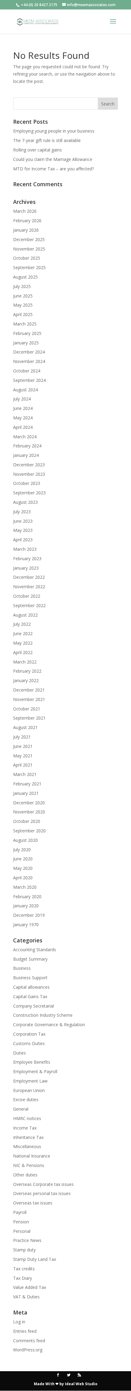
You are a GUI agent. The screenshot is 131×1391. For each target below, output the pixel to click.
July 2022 (22, 624)
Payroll (20, 1212)
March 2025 (25, 324)
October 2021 (26, 709)
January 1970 (26, 924)
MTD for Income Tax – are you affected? (53, 169)
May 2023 (23, 530)
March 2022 (25, 662)
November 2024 (29, 361)
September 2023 (29, 493)
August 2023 (25, 502)
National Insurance (31, 1156)
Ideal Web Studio (81, 1383)
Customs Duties (29, 1043)
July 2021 (22, 737)
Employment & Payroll (35, 1071)
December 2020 (29, 803)
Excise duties (25, 1099)
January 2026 (26, 230)
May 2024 (23, 418)
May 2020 (23, 868)
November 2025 (29, 249)
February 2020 (27, 896)
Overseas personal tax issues (42, 1193)
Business (22, 968)
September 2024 (29, 380)
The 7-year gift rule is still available (47, 140)
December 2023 (29, 465)
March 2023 (25, 549)
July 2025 (22, 286)
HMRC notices (27, 1118)
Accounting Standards (34, 949)
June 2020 (23, 859)
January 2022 (26, 680)
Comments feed (29, 1340)
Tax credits (24, 1269)
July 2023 (22, 511)
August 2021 (25, 727)
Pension (21, 1222)
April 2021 (23, 765)
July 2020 (22, 849)
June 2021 (23, 746)
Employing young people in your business (53, 131)
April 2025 (23, 314)
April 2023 (23, 540)
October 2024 (26, 371)
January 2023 (26, 568)
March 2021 (25, 774)
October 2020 (26, 821)
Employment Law (30, 1081)
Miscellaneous (27, 1146)
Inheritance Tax (28, 1137)
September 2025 (29, 267)
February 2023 (27, 558)
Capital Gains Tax (30, 996)
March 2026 (25, 211)
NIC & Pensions (28, 1165)
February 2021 (27, 784)
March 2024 (25, 436)
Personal (21, 1231)
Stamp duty (24, 1250)
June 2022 (23, 633)
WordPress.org (27, 1350)
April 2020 (23, 877)
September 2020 (29, 831)
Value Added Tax (29, 1287)
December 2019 (29, 915)
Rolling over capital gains (37, 150)
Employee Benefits (31, 1062)
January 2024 (26, 455)
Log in (19, 1322)
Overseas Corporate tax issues (43, 1184)
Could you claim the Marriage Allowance (52, 159)
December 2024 (29, 352)
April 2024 (23, 427)
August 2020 (25, 840)
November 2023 (29, 474)
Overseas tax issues (32, 1203)
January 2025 (26, 343)
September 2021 (29, 718)
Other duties (25, 1175)
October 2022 (26, 596)
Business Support (30, 977)
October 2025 (26, 258)
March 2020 (25, 887)
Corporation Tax (29, 1034)
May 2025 (23, 305)
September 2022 (29, 605)
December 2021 (29, 690)
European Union (29, 1090)
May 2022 (23, 643)
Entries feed (25, 1331)
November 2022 (29, 586)
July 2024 (22, 399)
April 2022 (23, 652)
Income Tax (25, 1128)
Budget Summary (30, 959)
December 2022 (29, 577)
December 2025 (29, 239)
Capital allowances (31, 987)
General (20, 1109)
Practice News (27, 1240)
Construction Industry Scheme (43, 1015)
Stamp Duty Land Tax (34, 1259)
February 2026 (27, 220)
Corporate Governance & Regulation (49, 1024)
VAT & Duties (26, 1297)
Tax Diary (22, 1278)
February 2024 (27, 446)
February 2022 (27, 671)
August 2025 (25, 277)
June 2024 (23, 408)
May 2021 (23, 756)
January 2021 (26, 793)
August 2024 (25, 390)
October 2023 (26, 483)
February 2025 (27, 333)
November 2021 (29, 699)
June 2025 (23, 296)
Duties (19, 1053)
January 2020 (26, 906)
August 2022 (25, 615)
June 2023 (23, 521)
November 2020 (29, 812)
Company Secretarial (33, 1006)
